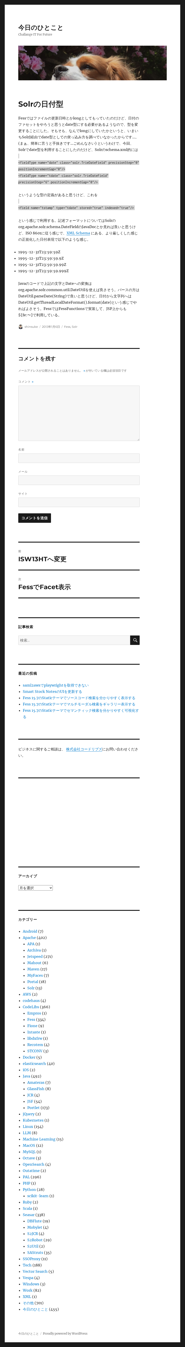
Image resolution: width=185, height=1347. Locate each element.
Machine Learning (39, 1139)
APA (31, 944)
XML (27, 1296)
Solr (74, 326)
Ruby (27, 1202)
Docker (29, 1057)
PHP (26, 1183)
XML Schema (78, 233)
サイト (23, 493)
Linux (28, 1126)
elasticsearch (34, 1063)
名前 (21, 449)
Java (26, 1076)
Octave (29, 1158)
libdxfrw (34, 1038)
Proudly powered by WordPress (65, 1334)
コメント (26, 382)
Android (30, 931)
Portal (32, 981)
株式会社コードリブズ (84, 749)
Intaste (33, 1032)
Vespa (28, 1277)
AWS (27, 994)
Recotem (35, 1044)
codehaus (31, 1000)
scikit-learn (38, 1196)
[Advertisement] (80, 816)
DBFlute (34, 1221)
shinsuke (31, 326)
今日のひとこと (41, 27)
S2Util (32, 1246)
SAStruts (35, 1252)
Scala (27, 1208)
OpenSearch (33, 1164)
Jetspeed (35, 956)
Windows (31, 1284)
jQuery (29, 1114)
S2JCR (32, 1233)
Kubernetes (33, 1120)
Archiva (34, 950)
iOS (26, 1070)
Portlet (33, 1107)
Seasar (29, 1214)
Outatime (31, 1170)
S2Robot (35, 1240)
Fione (32, 1026)
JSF (30, 1101)
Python (29, 1189)
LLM (27, 1133)
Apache (29, 937)
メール (23, 471)
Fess (67, 326)
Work (27, 1290)
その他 (28, 1303)
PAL (26, 1177)
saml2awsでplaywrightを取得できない (56, 685)
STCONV (34, 1051)
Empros (34, 1013)
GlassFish (35, 1089)
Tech (27, 1265)
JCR (30, 1095)
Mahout (34, 963)
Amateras (35, 1082)
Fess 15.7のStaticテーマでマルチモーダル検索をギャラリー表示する (79, 704)
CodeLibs (31, 1007)
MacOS (29, 1145)
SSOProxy (31, 1259)
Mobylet (34, 1227)
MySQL (29, 1151)
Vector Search (35, 1271)
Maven (33, 969)
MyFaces (35, 975)
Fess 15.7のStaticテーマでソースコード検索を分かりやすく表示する (79, 698)
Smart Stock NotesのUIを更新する (52, 691)
